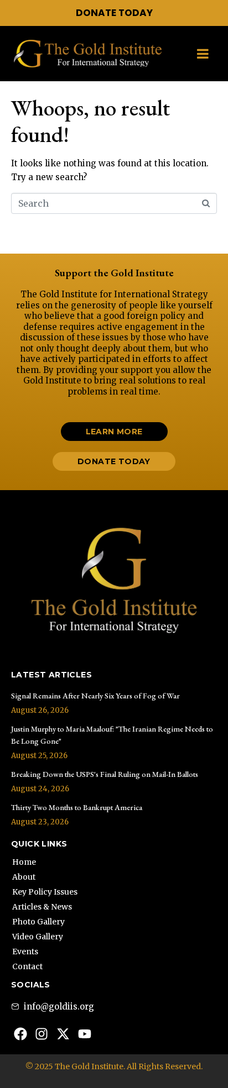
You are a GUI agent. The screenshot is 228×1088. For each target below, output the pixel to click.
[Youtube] (84, 1033)
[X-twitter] (63, 1033)
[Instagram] (42, 1033)
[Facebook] (20, 1033)
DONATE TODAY (114, 12)
